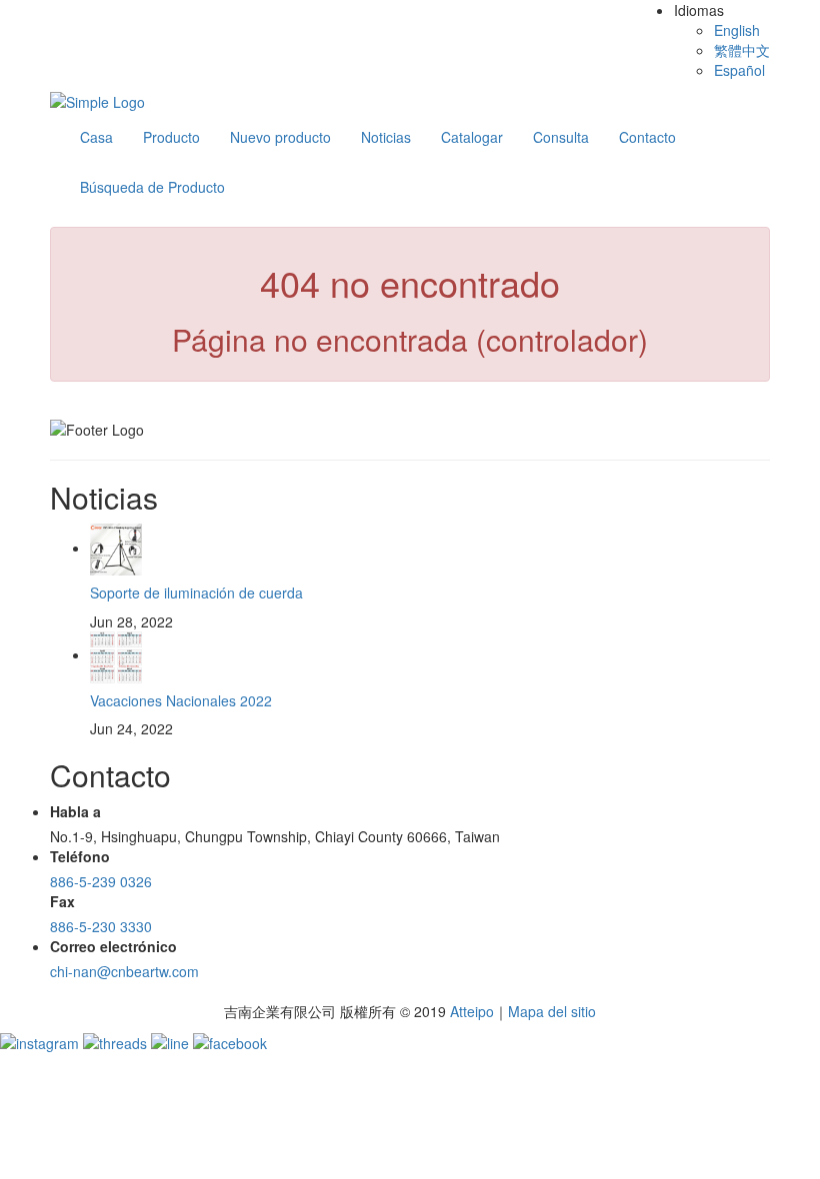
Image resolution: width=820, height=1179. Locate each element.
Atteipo (472, 1011)
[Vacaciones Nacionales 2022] (116, 654)
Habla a (75, 811)
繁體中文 (742, 50)
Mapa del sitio (552, 1011)
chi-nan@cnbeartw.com (124, 971)
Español (739, 70)
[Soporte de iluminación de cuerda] (116, 548)
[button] (152, 187)
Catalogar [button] (472, 137)
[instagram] (41, 1041)
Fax (62, 901)
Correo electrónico (113, 946)
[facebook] (230, 1041)
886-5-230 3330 (101, 926)
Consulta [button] (561, 137)
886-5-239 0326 (101, 881)
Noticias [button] (386, 137)
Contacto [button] (647, 137)
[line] (172, 1041)
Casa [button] (96, 137)
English (737, 30)
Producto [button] (171, 137)
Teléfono (80, 856)
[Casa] (97, 100)
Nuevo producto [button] (280, 137)
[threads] (117, 1041)
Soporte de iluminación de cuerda (196, 592)
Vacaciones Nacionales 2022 (181, 700)
